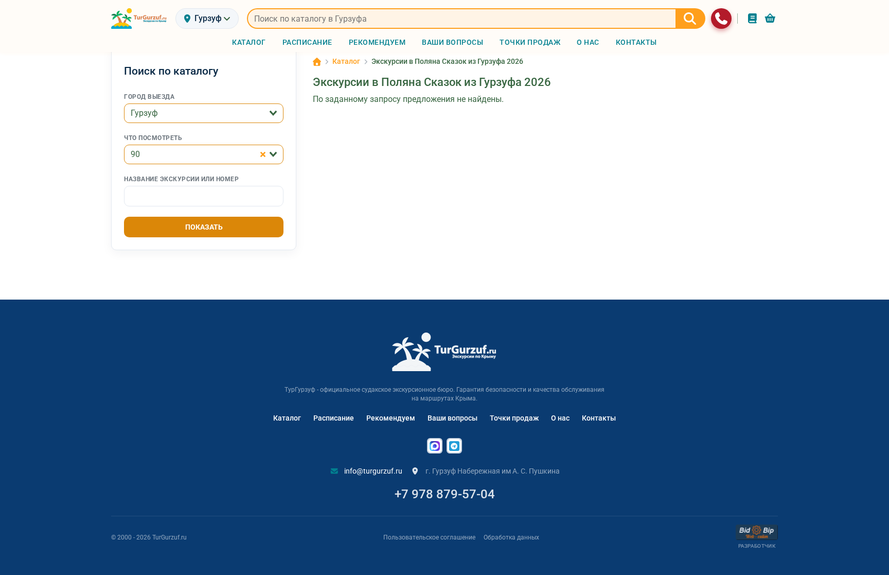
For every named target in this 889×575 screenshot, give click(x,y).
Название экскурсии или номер (181, 179)
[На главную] (139, 18)
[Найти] (690, 18)
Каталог (287, 418)
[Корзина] (770, 18)
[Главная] (317, 62)
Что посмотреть (153, 138)
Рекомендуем (390, 418)
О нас (560, 418)
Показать (204, 227)
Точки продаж (514, 418)
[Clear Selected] (262, 154)
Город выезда (149, 96)
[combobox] (203, 113)
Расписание (333, 418)
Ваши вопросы (452, 418)
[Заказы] (752, 18)
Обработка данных (511, 537)
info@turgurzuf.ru (372, 471)
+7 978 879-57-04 (445, 494)
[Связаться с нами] (721, 18)
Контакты (599, 418)
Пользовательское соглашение (429, 537)
